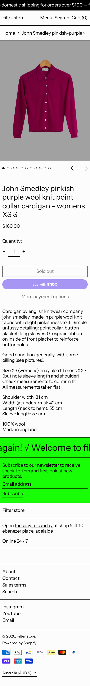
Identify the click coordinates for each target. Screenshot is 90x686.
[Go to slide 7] (31, 168)
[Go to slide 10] (45, 168)
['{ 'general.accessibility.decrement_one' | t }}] (4, 251)
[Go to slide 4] (17, 168)
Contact (10, 578)
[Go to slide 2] (8, 168)
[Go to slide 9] (40, 168)
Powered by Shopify (19, 643)
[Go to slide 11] (49, 168)
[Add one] (24, 251)
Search (9, 592)
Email (8, 620)
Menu (46, 18)
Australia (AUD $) (17, 673)
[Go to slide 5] (22, 168)
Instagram (13, 607)
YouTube (11, 613)
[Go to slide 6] (26, 168)
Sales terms (14, 585)
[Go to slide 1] (3, 168)
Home (8, 33)
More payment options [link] (45, 296)
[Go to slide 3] (13, 168)
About (8, 571)
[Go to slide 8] (36, 168)
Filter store (13, 18)
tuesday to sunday (34, 525)
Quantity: (12, 241)
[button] (62, 18)
